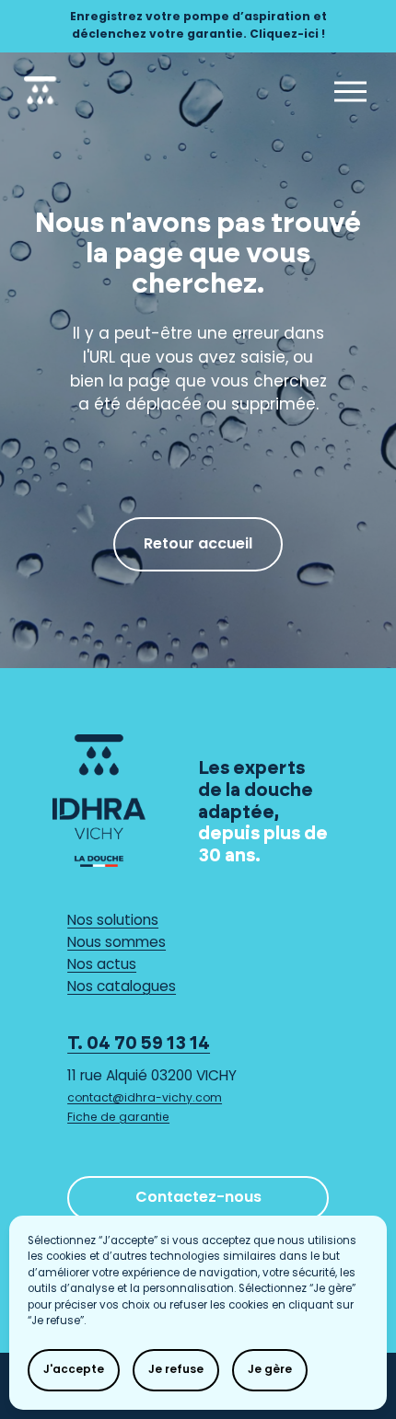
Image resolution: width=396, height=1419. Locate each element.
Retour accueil (198, 545)
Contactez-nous (198, 1198)
